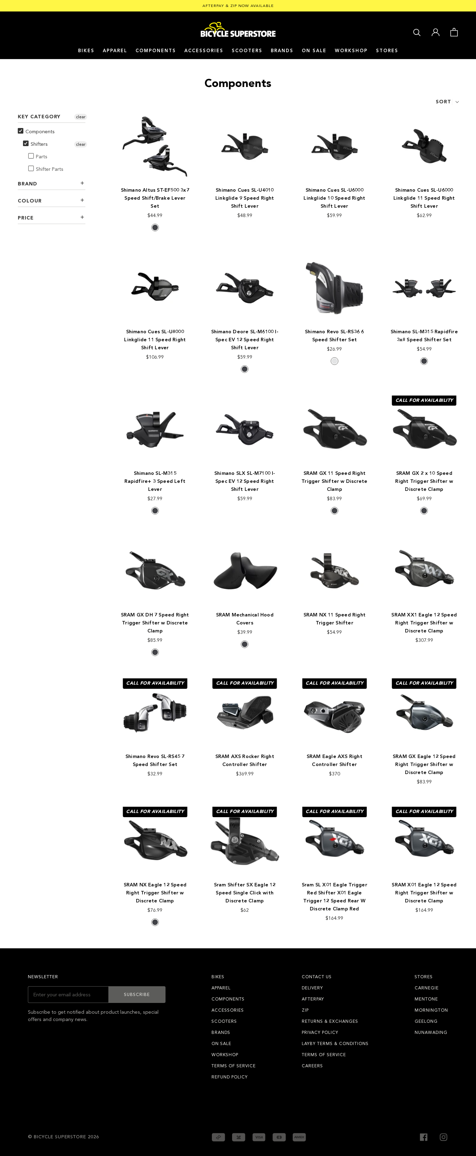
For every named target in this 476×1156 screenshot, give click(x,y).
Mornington (431, 1010)
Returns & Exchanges (330, 1021)
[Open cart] (454, 31)
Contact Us (317, 976)
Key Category (39, 116)
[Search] (417, 32)
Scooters (247, 51)
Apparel (115, 51)
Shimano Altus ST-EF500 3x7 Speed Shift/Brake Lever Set (155, 198)
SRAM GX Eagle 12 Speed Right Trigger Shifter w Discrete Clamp (424, 764)
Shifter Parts (49, 169)
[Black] (155, 227)
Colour (30, 201)
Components (156, 51)
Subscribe (137, 994)
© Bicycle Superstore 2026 (63, 1137)
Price (26, 218)
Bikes (86, 51)
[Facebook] (423, 1137)
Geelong (426, 1021)
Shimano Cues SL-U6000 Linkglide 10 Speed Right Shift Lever (334, 198)
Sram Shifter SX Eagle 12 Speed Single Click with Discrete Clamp (245, 893)
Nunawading (431, 1032)
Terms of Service (234, 1065)
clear (80, 117)
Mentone (426, 999)
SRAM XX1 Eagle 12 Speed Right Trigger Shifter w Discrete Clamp (424, 623)
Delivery (312, 988)
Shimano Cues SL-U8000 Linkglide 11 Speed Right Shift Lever (155, 339)
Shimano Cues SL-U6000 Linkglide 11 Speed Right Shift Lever (424, 198)
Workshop (351, 51)
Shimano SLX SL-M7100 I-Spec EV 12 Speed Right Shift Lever (244, 481)
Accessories (203, 51)
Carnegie (427, 988)
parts (41, 156)
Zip (305, 1010)
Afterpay (313, 999)
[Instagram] (443, 1137)
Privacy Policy (320, 1032)
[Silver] (334, 361)
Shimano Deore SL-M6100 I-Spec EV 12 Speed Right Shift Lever (244, 339)
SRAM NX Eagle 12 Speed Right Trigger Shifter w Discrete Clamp (155, 893)
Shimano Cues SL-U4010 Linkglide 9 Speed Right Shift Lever (244, 198)
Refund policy (230, 1077)
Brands (221, 1032)
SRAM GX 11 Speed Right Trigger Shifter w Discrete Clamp (334, 481)
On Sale (314, 51)
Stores (387, 51)
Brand (27, 184)
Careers (312, 1065)
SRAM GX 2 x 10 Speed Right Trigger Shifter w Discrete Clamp (424, 481)
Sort (443, 101)
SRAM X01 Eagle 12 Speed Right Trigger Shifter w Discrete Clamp (424, 893)
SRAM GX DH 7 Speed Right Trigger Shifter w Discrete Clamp (155, 623)
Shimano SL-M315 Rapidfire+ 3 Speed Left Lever (154, 481)
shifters (39, 144)
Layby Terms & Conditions (335, 1043)
